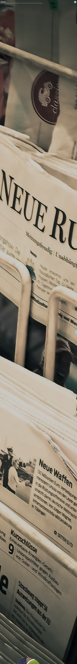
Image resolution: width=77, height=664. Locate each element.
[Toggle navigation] (75, 2)
